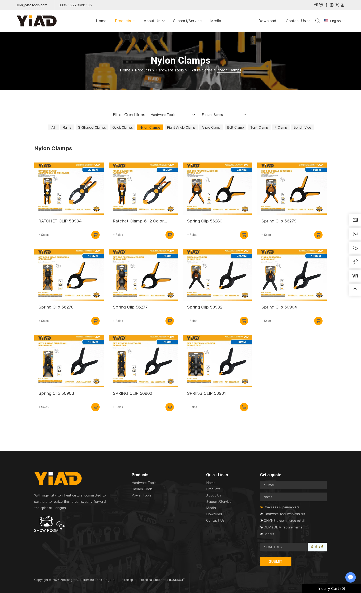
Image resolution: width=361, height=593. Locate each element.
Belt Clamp (235, 127)
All (53, 127)
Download (267, 21)
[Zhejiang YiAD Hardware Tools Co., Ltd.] (37, 21)
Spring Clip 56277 (130, 307)
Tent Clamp (259, 127)
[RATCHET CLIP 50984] (69, 189)
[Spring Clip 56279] (292, 189)
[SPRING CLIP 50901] (217, 361)
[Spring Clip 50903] (69, 361)
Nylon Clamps (149, 127)
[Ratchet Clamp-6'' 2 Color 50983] (143, 189)
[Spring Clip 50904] (292, 275)
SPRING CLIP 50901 (206, 393)
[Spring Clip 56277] (143, 275)
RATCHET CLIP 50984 (60, 220)
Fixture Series (200, 70)
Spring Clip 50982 (204, 307)
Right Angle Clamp (181, 127)
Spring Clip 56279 (278, 220)
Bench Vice (302, 127)
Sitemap (127, 580)
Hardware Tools (170, 70)
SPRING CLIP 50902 (132, 393)
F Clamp (281, 127)
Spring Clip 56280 (204, 220)
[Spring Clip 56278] (69, 275)
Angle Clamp (211, 127)
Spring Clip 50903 (56, 393)
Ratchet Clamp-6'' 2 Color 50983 (138, 221)
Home (101, 21)
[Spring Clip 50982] (217, 275)
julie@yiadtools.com (32, 5)
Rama (67, 127)
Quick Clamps (122, 127)
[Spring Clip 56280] (217, 189)
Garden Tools (142, 489)
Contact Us (296, 21)
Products (123, 21)
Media (215, 21)
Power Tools (141, 495)
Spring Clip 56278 (56, 307)
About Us (152, 21)
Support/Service (187, 21)
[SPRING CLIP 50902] (143, 361)
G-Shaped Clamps (92, 127)
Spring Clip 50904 (279, 307)
